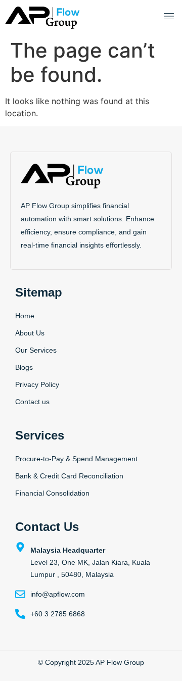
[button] (168, 17)
